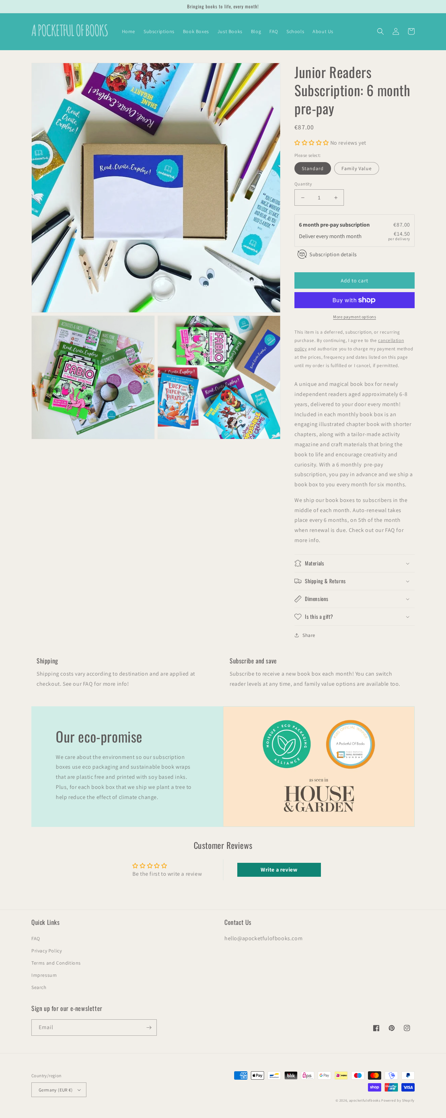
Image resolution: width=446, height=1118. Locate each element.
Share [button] (308, 635)
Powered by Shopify (398, 1100)
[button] (380, 31)
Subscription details (333, 254)
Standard (313, 168)
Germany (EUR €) (55, 1090)
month (354, 236)
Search (39, 987)
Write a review (279, 869)
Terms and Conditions (56, 963)
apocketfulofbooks (364, 1100)
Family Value (356, 168)
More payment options (354, 316)
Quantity (303, 184)
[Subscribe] (148, 1027)
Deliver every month (322, 236)
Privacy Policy (46, 951)
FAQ (35, 938)
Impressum (44, 975)
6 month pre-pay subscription (335, 224)
